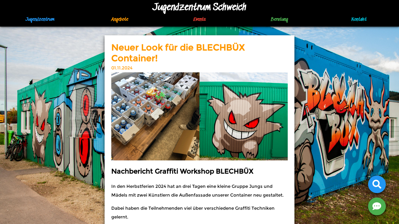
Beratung (279, 19)
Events (199, 19)
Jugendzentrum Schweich (199, 7)
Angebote (119, 19)
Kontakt (359, 19)
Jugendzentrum (39, 19)
